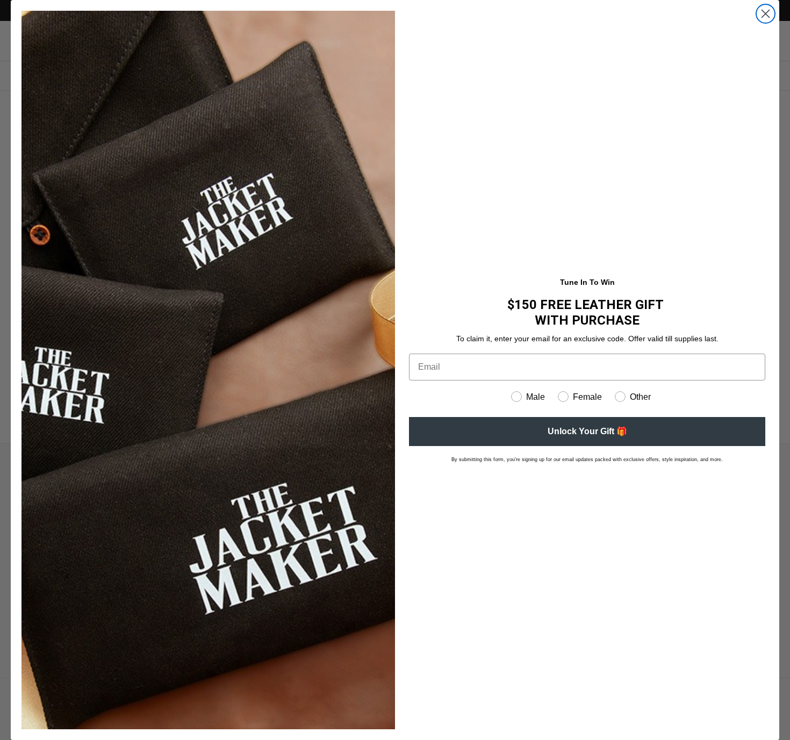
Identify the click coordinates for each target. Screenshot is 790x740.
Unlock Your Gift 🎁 (587, 431)
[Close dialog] (765, 13)
